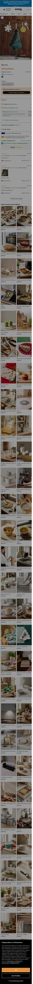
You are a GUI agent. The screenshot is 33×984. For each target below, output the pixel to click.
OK (16, 970)
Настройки (16, 976)
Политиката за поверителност (10, 963)
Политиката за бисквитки (14, 961)
